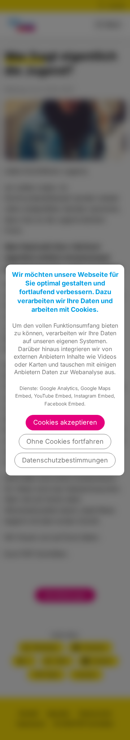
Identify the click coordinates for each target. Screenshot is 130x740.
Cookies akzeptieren (65, 422)
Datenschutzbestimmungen (65, 460)
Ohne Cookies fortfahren (65, 441)
